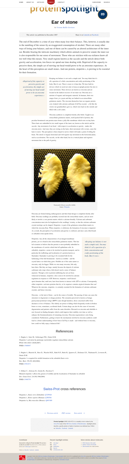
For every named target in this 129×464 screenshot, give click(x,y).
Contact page (27, 446)
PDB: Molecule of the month (89, 443)
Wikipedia (67, 207)
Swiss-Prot (51, 389)
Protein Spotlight (59, 456)
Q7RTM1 (48, 397)
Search (107, 2)
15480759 (27, 379)
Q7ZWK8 (48, 395)
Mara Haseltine (86, 446)
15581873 (27, 364)
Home (21, 2)
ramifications (56, 446)
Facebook (95, 35)
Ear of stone (64, 22)
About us (30, 2)
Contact (61, 2)
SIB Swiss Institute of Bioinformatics (76, 424)
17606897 (27, 345)
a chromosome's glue (58, 449)
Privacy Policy (30, 458)
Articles (40, 2)
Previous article (52, 413)
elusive (54, 444)
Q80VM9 (49, 400)
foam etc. (55, 448)
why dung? (55, 443)
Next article (78, 413)
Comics (51, 2)
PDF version (66, 413)
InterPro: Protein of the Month (89, 444)
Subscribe (58, 428)
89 (102, 14)
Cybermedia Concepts (64, 459)
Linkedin (86, 35)
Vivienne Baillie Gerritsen (66, 27)
